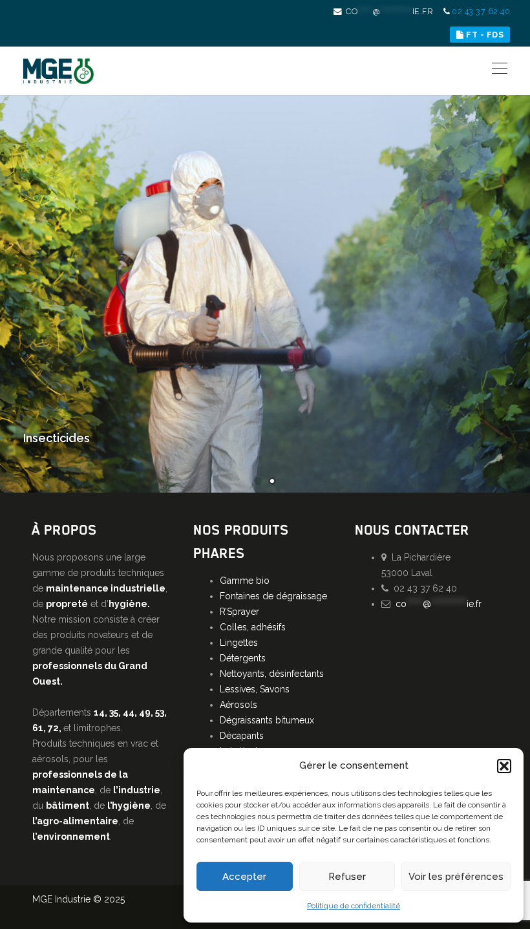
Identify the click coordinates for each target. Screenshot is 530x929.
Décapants (242, 736)
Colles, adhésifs (253, 627)
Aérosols (238, 704)
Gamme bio (245, 580)
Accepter (244, 876)
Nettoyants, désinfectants (272, 673)
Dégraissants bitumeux (267, 720)
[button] (504, 766)
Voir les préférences (456, 876)
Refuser (347, 876)
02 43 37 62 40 (481, 11)
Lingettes (239, 642)
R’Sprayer (239, 611)
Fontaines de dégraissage (273, 596)
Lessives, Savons (255, 689)
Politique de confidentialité (353, 905)
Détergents (243, 658)
